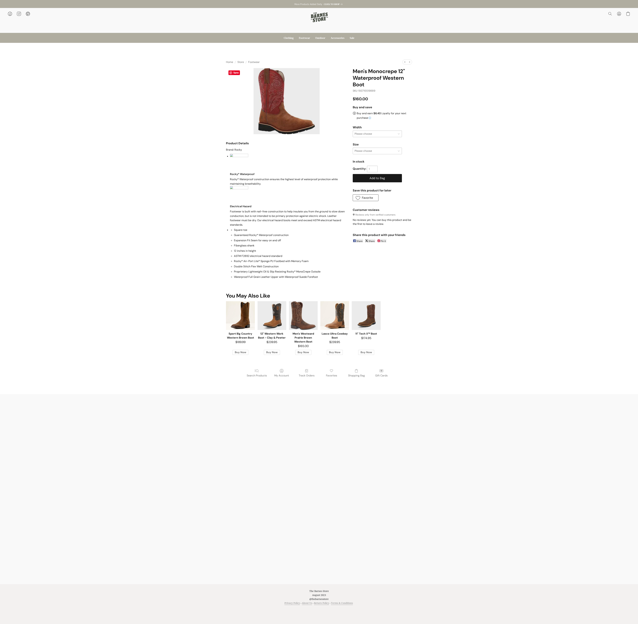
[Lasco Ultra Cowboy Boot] (334, 315)
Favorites (331, 375)
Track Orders (307, 375)
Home (229, 62)
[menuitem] (405, 62)
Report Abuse (354, 609)
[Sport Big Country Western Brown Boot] (240, 315)
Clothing (289, 38)
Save (236, 72)
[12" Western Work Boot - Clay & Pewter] (272, 315)
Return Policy (321, 603)
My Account (281, 375)
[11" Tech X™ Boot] (366, 315)
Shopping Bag (356, 375)
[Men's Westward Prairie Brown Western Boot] (303, 315)
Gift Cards (381, 375)
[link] (334, 4)
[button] (319, 17)
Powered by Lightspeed (319, 615)
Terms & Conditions (342, 603)
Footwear (304, 38)
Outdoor (320, 38)
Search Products (257, 375)
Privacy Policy (292, 603)
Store (240, 62)
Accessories (337, 38)
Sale (352, 38)
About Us (307, 603)
